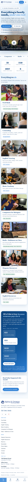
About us (3, 441)
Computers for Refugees (7, 429)
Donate (21, 2)
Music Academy (5, 427)
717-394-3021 (17, 26)
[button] (14, 43)
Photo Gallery (4, 446)
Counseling (3, 422)
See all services (6, 26)
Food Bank (3, 420)
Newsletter (3, 444)
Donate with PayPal (9, 363)
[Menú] (25, 2)
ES (16, 2)
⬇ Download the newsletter (10, 389)
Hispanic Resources (5, 437)
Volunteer (3, 448)
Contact (3, 450)
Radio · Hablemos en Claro (7, 431)
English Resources (5, 439)
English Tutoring (5, 424)
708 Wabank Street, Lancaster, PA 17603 (13, 30)
